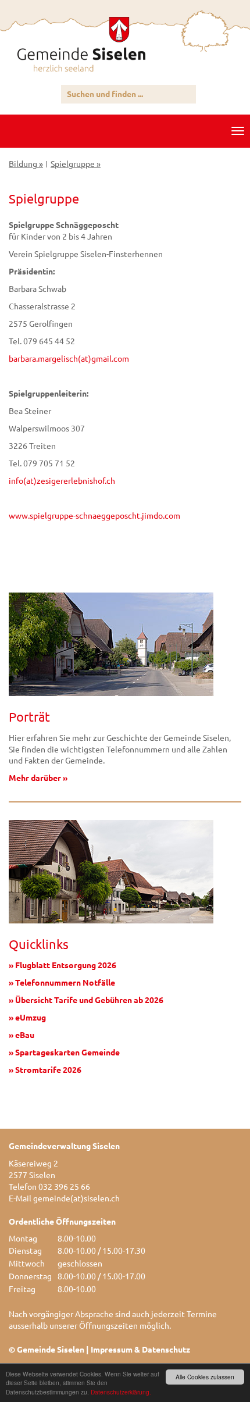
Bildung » (26, 163)
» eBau (21, 1034)
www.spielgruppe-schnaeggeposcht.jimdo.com (94, 515)
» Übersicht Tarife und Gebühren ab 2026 (86, 999)
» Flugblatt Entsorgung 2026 (62, 964)
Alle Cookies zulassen (205, 1376)
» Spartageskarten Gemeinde (64, 1052)
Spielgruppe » (76, 163)
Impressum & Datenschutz (140, 1349)
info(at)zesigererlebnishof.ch (62, 480)
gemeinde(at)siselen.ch (76, 1198)
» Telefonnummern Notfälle (62, 982)
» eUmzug (27, 1017)
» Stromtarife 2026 (45, 1069)
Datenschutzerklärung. (121, 1391)
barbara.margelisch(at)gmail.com (69, 358)
